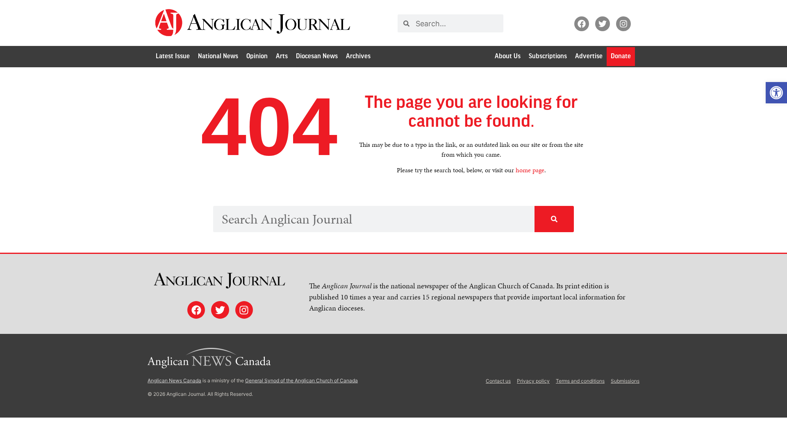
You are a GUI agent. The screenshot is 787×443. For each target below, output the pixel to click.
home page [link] (530, 170)
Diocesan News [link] (317, 56)
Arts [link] (282, 56)
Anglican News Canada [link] (174, 380)
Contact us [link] (498, 381)
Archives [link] (358, 56)
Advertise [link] (589, 56)
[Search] (554, 219)
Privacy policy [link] (533, 381)
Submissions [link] (625, 381)
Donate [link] (621, 56)
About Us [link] (508, 56)
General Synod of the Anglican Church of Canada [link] (301, 380)
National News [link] (218, 56)
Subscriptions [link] (548, 56)
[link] (776, 92)
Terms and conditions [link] (580, 381)
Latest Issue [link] (173, 56)
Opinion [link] (257, 56)
